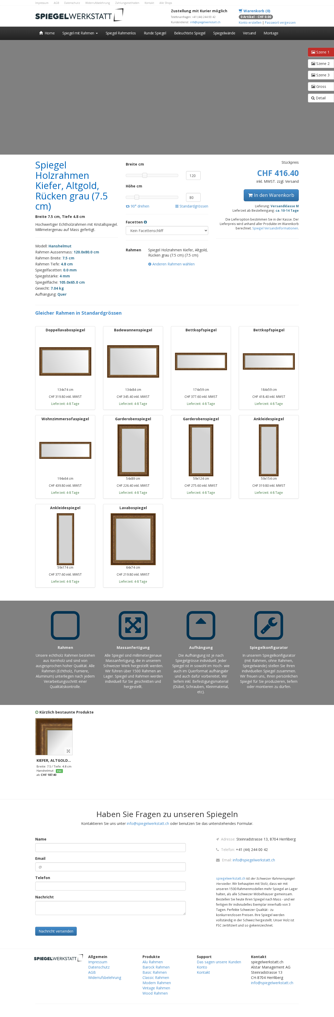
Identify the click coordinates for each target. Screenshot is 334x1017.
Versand (249, 33)
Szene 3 (322, 74)
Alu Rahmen (152, 961)
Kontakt (149, 3)
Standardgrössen (193, 206)
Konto (202, 967)
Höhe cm (134, 186)
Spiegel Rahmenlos (121, 33)
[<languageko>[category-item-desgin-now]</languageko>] (53, 736)
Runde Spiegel (155, 33)
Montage (271, 33)
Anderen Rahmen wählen (173, 263)
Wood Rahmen (155, 993)
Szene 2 (322, 63)
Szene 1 (322, 52)
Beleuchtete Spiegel (189, 33)
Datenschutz (72, 3)
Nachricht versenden (56, 931)
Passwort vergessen (280, 22)
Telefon (42, 877)
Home (49, 33)
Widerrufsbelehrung (97, 3)
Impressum (42, 3)
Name (40, 839)
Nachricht (44, 896)
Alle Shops (165, 3)
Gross (320, 86)
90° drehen (139, 206)
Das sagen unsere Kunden (219, 961)
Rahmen (133, 249)
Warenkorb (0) (256, 10)
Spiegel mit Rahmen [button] (78, 33)
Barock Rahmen (156, 967)
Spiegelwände (224, 33)
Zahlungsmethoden (127, 3)
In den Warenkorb (273, 195)
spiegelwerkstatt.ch (230, 878)
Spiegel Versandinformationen (275, 228)
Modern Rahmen (156, 982)
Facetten (135, 222)
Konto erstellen (250, 22)
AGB (56, 3)
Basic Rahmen (154, 972)
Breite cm (135, 164)
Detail (320, 97)
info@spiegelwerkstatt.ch (205, 22)
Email (40, 858)
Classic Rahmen (155, 977)
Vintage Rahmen (156, 987)
